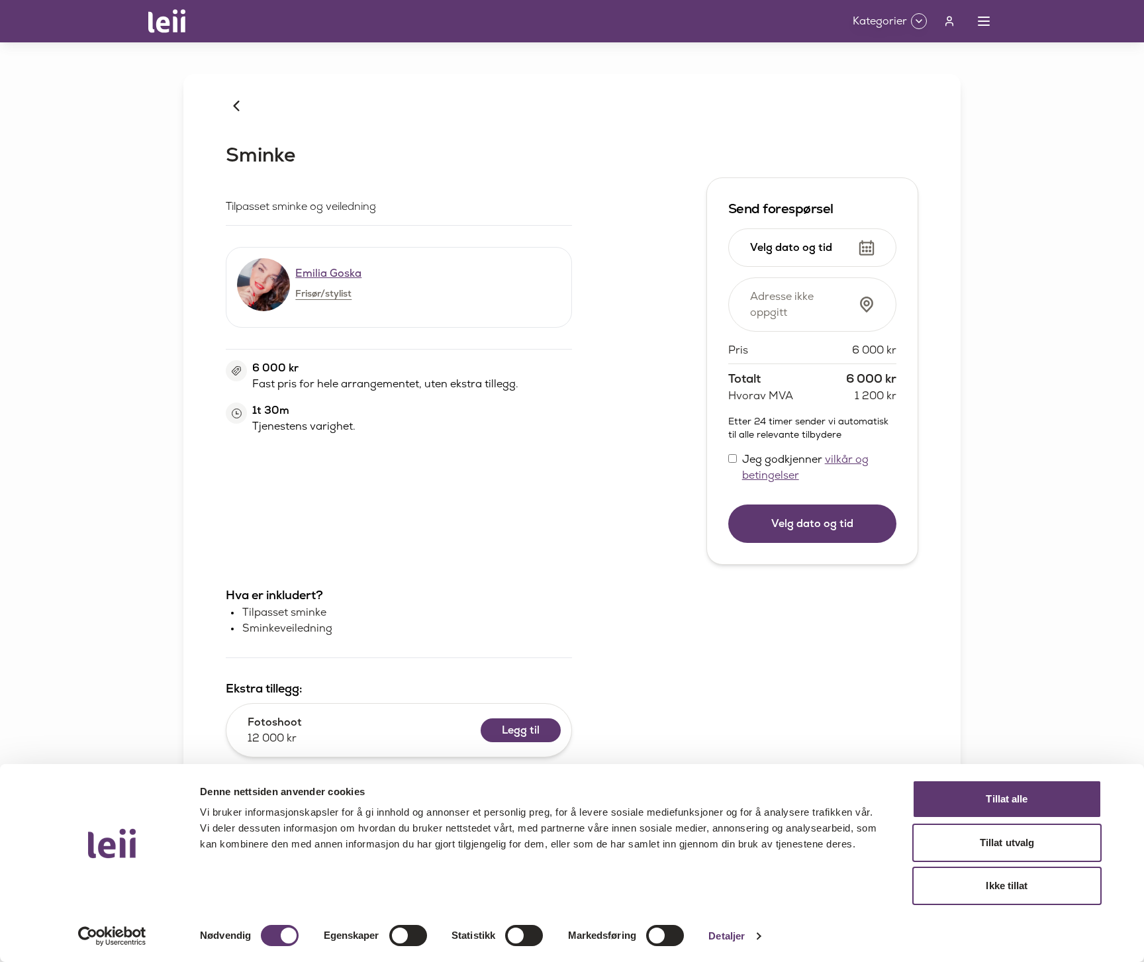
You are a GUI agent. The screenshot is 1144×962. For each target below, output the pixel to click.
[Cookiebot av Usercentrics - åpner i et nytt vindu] (112, 936)
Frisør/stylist (323, 293)
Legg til (521, 730)
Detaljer (726, 935)
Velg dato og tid (812, 523)
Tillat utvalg (1007, 842)
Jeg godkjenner (805, 467)
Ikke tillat (1006, 885)
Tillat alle (1006, 798)
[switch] (408, 935)
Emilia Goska (328, 273)
